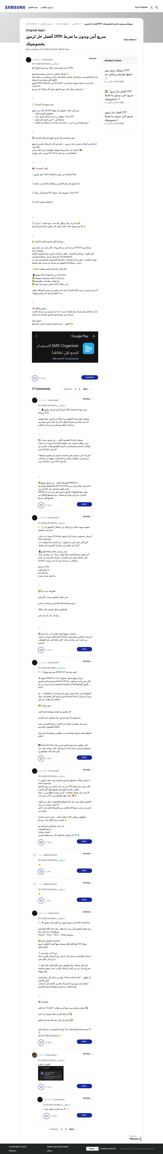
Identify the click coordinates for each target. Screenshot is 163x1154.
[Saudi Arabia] (15, 7)
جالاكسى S (55, 64)
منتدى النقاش (33, 7)
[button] (93, 59)
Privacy (12, 1151)
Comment (89, 377)
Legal (49, 1151)
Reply (84, 504)
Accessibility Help (18, 1147)
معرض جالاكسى (46, 7)
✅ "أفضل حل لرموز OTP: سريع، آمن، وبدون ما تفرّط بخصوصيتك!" (119, 95)
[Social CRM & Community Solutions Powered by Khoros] (135, 1138)
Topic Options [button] (130, 39)
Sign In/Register (141, 7)
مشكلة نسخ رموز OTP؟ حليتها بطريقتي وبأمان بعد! (119, 72)
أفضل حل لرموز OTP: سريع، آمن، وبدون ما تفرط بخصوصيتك (119, 116)
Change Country (108, 1149)
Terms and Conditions (58, 1147)
